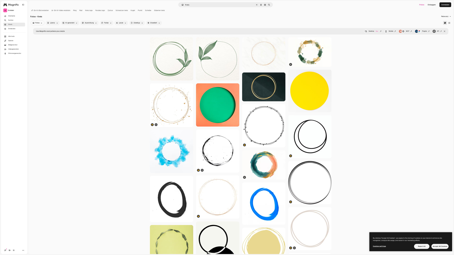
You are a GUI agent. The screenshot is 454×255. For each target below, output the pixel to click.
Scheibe (148, 10)
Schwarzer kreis (122, 10)
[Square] (449, 23)
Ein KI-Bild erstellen (41, 10)
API (438, 31)
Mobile (391, 31)
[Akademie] (9, 250)
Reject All (422, 246)
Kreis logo (89, 10)
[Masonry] (445, 23)
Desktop (373, 31)
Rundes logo (100, 10)
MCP (407, 31)
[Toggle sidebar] (23, 5)
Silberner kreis (159, 10)
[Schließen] (444, 31)
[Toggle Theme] (14, 250)
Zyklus (110, 10)
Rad (80, 10)
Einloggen (432, 5)
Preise (421, 5)
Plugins (424, 31)
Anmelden (445, 5)
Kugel (133, 10)
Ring (74, 10)
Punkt (140, 10)
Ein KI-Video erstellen (62, 10)
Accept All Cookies (440, 246)
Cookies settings (379, 246)
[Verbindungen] (5, 250)
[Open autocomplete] (181, 5)
